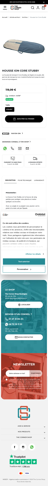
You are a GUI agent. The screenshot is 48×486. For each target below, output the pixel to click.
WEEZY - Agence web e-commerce (15, 479)
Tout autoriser (24, 261)
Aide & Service (24, 426)
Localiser (25, 305)
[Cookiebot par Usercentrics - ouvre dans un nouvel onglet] (35, 214)
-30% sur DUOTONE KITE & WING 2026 (22, 2)
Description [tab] (10, 180)
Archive (24, 17)
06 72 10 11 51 (15, 324)
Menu (5, 7)
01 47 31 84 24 (15, 319)
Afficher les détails (33, 254)
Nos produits (24, 432)
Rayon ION (16, 133)
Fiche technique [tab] (24, 180)
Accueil (4, 17)
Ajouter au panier (25, 119)
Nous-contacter (25, 337)
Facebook (14, 447)
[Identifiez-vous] (38, 7)
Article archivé (15, 17)
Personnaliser (22, 269)
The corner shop (24, 437)
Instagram (23, 447)
